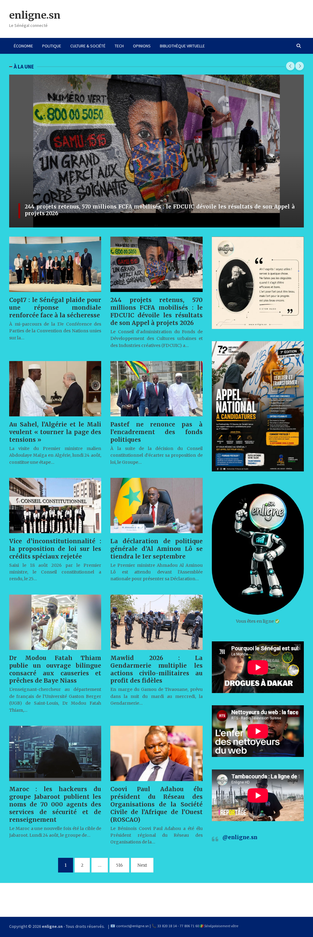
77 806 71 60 (189, 926)
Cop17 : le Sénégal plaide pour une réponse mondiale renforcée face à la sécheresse (55, 307)
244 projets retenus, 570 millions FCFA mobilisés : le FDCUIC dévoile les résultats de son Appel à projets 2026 (156, 311)
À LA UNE (24, 66)
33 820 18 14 (167, 926)
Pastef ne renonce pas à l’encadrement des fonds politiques (156, 432)
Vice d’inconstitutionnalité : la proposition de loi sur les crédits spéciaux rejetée (55, 548)
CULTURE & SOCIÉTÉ (87, 46)
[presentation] (290, 66)
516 (119, 865)
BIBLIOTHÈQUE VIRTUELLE (182, 46)
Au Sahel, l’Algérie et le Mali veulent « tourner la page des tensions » (55, 432)
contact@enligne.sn (132, 926)
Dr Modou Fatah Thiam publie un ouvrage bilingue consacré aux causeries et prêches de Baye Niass (55, 669)
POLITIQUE (51, 46)
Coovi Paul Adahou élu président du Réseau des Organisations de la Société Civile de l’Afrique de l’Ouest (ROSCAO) (156, 804)
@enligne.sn (240, 837)
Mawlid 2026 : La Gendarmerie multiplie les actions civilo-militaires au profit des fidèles (156, 669)
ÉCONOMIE (23, 46)
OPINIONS (142, 46)
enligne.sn (35, 15)
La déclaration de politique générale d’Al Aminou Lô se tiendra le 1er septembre (156, 548)
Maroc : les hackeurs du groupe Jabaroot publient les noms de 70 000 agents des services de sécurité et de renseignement (55, 804)
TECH (119, 46)
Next (142, 865)
